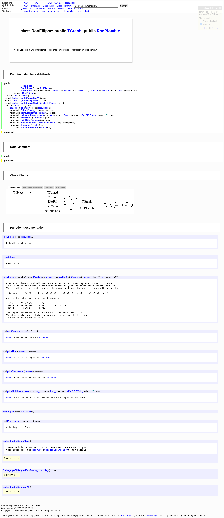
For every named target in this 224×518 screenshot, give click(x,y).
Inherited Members (32, 188)
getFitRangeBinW (30, 98)
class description (31, 11)
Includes (49, 188)
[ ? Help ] (214, 28)
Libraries (60, 188)
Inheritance (14, 188)
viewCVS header (56, 9)
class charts (84, 11)
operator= (26, 108)
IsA (22, 105)
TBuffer (35, 125)
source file (40, 9)
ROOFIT (38, 3)
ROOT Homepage (31, 6)
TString (93, 115)
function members (50, 11)
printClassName (29, 113)
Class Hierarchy (64, 6)
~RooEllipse (27, 93)
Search (123, 6)
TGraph (74, 31)
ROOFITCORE (53, 3)
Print (23, 110)
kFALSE (85, 115)
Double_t (56, 90)
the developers (153, 515)
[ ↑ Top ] (205, 28)
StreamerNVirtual (29, 127)
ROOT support (127, 515)
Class (24, 95)
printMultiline (28, 115)
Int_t (121, 90)
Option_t (31, 110)
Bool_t (67, 115)
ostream (42, 113)
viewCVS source (75, 9)
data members (68, 11)
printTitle (25, 120)
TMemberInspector (46, 122)
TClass (15, 95)
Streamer (25, 125)
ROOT (26, 3)
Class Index (48, 6)
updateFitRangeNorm (56, 450)
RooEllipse (70, 3)
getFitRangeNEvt (29, 100)
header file (28, 9)
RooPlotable (108, 31)
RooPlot (37, 450)
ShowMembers (28, 122)
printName (26, 117)
